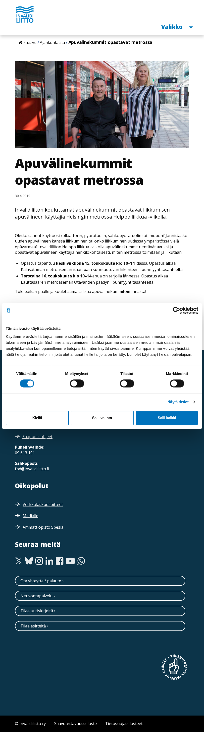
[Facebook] (59, 561)
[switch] (77, 383)
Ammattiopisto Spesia (43, 527)
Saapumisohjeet (37, 436)
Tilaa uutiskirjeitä (36, 610)
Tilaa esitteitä (33, 626)
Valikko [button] (172, 26)
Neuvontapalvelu (36, 596)
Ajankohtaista (52, 42)
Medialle (30, 515)
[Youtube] (70, 561)
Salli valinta (102, 418)
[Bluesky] (29, 561)
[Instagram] (39, 561)
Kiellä (37, 418)
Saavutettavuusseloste (75, 723)
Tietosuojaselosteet (124, 723)
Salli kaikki (167, 418)
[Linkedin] (49, 561)
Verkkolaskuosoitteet (43, 504)
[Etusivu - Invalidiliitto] (25, 14)
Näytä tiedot (178, 402)
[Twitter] (18, 561)
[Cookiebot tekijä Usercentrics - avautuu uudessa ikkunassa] (176, 310)
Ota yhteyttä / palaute (40, 581)
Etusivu (30, 42)
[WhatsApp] (81, 561)
